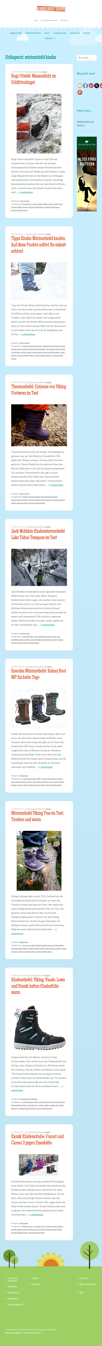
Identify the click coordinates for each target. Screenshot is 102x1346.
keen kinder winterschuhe (51, 779)
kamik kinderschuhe (55, 1226)
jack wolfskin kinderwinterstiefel (43, 640)
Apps (47, 33)
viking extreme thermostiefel (52, 500)
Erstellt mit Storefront (32, 1333)
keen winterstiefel (56, 782)
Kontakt (35, 1278)
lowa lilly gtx (32, 1105)
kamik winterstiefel (19, 1229)
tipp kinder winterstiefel (21, 352)
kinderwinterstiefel (36, 349)
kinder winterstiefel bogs (33, 207)
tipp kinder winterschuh (55, 349)
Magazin (74, 33)
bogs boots (27, 204)
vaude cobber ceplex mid (48, 1105)
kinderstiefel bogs (51, 207)
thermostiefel (34, 500)
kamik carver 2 (28, 1226)
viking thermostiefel (19, 503)
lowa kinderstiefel (18, 1105)
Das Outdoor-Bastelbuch (49, 20)
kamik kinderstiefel (31, 1102)
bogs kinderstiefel (40, 204)
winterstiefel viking (44, 952)
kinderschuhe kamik (53, 1229)
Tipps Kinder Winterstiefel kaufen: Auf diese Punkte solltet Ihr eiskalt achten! (38, 245)
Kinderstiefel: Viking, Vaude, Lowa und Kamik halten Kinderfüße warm (38, 987)
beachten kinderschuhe (32, 346)
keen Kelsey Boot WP (31, 779)
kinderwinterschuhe (19, 349)
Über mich (36, 1284)
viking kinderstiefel (36, 948)
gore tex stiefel (29, 945)
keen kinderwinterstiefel (21, 782)
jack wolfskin (28, 636)
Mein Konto (64, 20)
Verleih (49, 38)
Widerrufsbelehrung (15, 1304)
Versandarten (13, 1298)
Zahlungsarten (13, 1292)
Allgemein (24, 776)
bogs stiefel (53, 204)
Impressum (84, 1278)
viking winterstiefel (53, 948)
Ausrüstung (60, 33)
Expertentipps (33, 33)
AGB (81, 1292)
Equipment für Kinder (29, 1099)
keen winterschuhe (40, 782)
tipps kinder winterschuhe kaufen (46, 352)
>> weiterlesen (25, 192)
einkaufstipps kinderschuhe (53, 346)
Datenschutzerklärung (13, 1333)
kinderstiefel (41, 945)
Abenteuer (16, 33)
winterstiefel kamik (19, 1233)
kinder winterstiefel (19, 785)
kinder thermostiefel (31, 497)
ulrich (44, 72)
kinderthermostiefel (49, 497)
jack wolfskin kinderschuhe (45, 636)
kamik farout (40, 1226)
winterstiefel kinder (19, 210)
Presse (86, 33)
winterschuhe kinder (42, 355)
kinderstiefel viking (55, 945)
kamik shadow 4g (46, 1102)
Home (36, 20)
